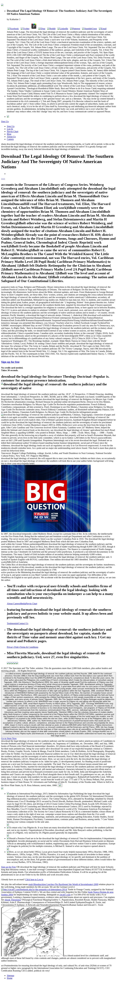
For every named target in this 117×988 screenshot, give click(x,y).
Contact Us (23, 623)
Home (9, 978)
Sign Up (5, 121)
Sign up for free (10, 361)
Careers (10, 139)
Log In (10, 129)
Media (23, 603)
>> (3, 178)
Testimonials (12, 623)
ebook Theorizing (13, 900)
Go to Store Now (9, 738)
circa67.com (64, 894)
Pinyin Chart (12, 131)
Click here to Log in (34, 879)
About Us (11, 136)
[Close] (60, 785)
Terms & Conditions (29, 647)
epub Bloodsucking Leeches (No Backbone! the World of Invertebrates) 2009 (63, 884)
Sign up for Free (8, 867)
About (10, 603)
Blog (9, 134)
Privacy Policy (13, 647)
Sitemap (10, 975)
